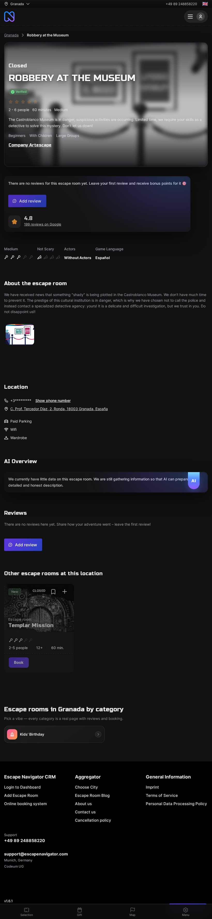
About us (83, 803)
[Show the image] (20, 335)
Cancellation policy (93, 820)
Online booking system (25, 803)
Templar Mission (31, 625)
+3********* (20, 400)
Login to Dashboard (22, 787)
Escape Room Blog (92, 795)
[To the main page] (9, 16)
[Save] (53, 592)
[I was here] (64, 592)
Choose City (86, 787)
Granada (11, 35)
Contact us (85, 811)
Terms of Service (162, 795)
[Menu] (196, 16)
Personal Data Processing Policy (176, 803)
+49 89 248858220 (181, 4)
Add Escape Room (21, 795)
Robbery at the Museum (48, 35)
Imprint (152, 787)
